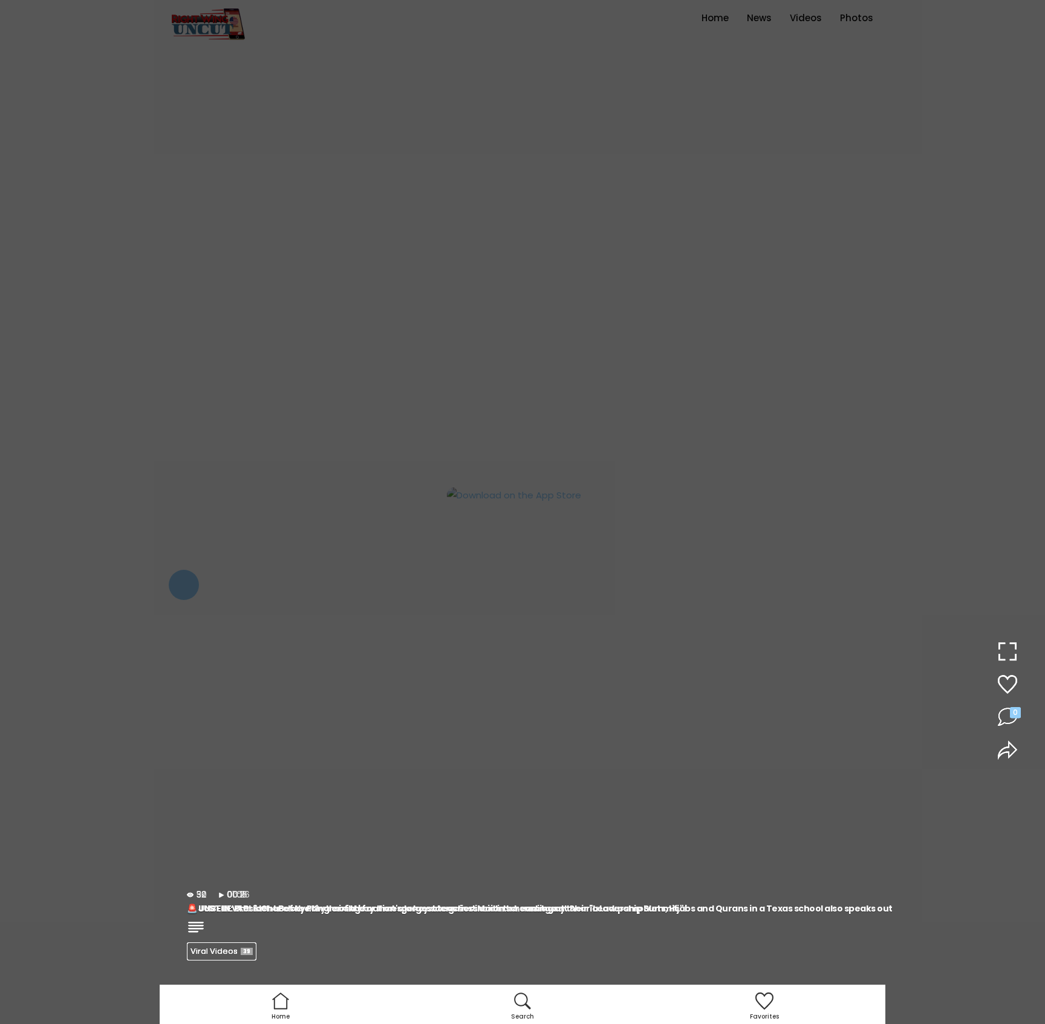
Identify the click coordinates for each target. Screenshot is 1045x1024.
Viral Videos (220, 951)
